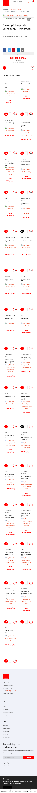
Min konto (5, 725)
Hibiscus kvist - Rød (26, 240)
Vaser (6, 471)
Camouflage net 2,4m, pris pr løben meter (26, 398)
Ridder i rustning (25, 164)
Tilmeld (28, 757)
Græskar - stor (9, 318)
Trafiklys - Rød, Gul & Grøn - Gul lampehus (26, 515)
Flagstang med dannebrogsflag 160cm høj (9, 361)
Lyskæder (23, 276)
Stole (6, 393)
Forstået (7, 788)
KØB (22, 231)
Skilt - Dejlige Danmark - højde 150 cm (9, 517)
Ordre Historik (6, 728)
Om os (4, 706)
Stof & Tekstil (24, 393)
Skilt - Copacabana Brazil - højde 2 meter (26, 478)
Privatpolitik (6, 715)
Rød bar (7, 201)
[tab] (15, 15)
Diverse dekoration (16, 9)
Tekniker (7, 276)
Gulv (6, 159)
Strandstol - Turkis (10, 396)
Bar (6, 198)
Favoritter (5, 734)
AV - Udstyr (24, 588)
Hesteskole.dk (20, 772)
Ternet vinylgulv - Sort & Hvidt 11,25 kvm (10, 163)
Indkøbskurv (6, 731)
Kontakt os (6, 709)
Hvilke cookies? (17, 783)
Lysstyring (8, 549)
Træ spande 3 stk (25, 84)
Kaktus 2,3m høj (9, 123)
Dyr (6, 627)
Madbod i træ (24, 318)
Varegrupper (18, 791)
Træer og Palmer (9, 120)
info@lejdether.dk (11, 691)
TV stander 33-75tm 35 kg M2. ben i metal (26, 593)
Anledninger (4, 791)
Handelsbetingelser (8, 712)
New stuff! (25, 791)
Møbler (7, 432)
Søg (30, 791)
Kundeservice (6, 737)
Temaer (11, 791)
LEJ (4, 68)
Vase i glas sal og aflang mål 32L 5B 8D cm (26, 554)
